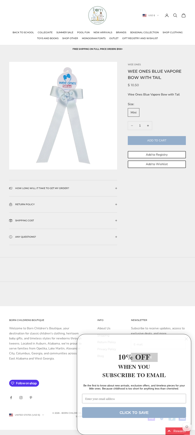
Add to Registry (157, 155)
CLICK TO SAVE (134, 413)
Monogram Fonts (93, 38)
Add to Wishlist (157, 164)
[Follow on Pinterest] (31, 398)
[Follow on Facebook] (11, 398)
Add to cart (156, 140)
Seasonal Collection (144, 32)
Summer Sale (64, 32)
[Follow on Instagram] (21, 398)
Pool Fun (83, 32)
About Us (103, 328)
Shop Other (70, 38)
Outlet (113, 38)
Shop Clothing (173, 32)
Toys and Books (47, 38)
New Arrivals (103, 32)
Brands (121, 32)
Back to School (23, 32)
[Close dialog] (186, 339)
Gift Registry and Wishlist (140, 38)
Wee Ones (134, 64)
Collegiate (45, 32)
